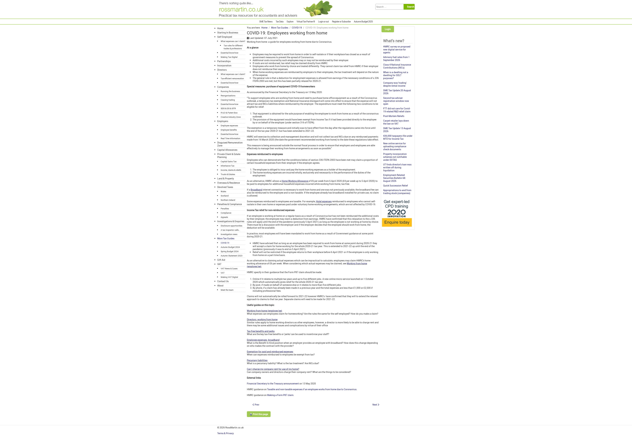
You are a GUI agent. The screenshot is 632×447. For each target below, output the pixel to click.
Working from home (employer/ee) (264, 310)
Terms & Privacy (225, 433)
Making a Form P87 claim (280, 395)
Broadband (256, 189)
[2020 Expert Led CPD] (397, 227)
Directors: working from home (262, 319)
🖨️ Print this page (259, 414)
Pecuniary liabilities (257, 360)
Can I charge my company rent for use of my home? (273, 369)
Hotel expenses (324, 201)
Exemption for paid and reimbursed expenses (270, 351)
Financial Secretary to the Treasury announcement (273, 383)
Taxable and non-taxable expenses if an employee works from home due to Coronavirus (311, 389)
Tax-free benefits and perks (261, 331)
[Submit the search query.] (410, 7)
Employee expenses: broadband (263, 339)
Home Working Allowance (295, 180)
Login (388, 29)
